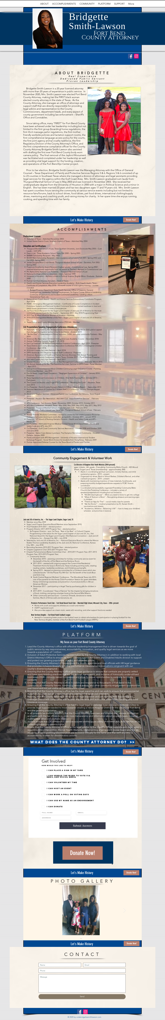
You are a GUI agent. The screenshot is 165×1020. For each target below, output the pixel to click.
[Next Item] (124, 910)
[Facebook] (130, 56)
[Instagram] (136, 56)
